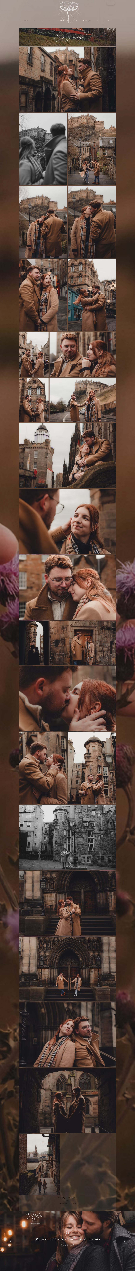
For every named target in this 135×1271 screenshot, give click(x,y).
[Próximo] (124, 1241)
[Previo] (10, 1241)
